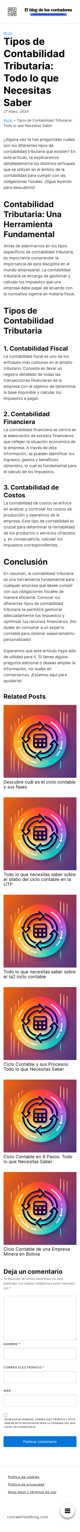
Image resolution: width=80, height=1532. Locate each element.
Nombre (12, 1344)
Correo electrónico (24, 1367)
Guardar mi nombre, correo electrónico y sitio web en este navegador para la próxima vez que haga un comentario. (40, 1423)
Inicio (8, 120)
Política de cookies (23, 1477)
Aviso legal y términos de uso (32, 1492)
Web (7, 1390)
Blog (8, 33)
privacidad (35, 1484)
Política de (17, 1484)
